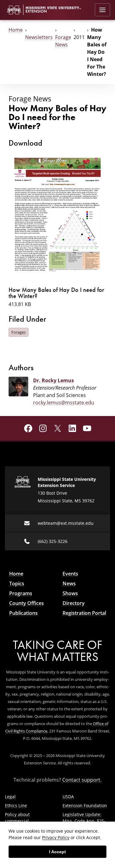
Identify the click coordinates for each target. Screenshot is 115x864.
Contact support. (82, 779)
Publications (23, 613)
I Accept (57, 851)
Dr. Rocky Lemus (53, 380)
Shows (70, 593)
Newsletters (39, 37)
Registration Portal (84, 613)
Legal (10, 796)
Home (16, 29)
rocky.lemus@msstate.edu (63, 402)
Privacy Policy (55, 837)
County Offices (26, 603)
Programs (20, 593)
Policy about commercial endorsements (20, 820)
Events (70, 573)
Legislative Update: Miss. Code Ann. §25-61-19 (84, 820)
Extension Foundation (85, 805)
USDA (68, 796)
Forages (18, 332)
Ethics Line (16, 805)
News (69, 583)
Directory (74, 603)
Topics (16, 583)
